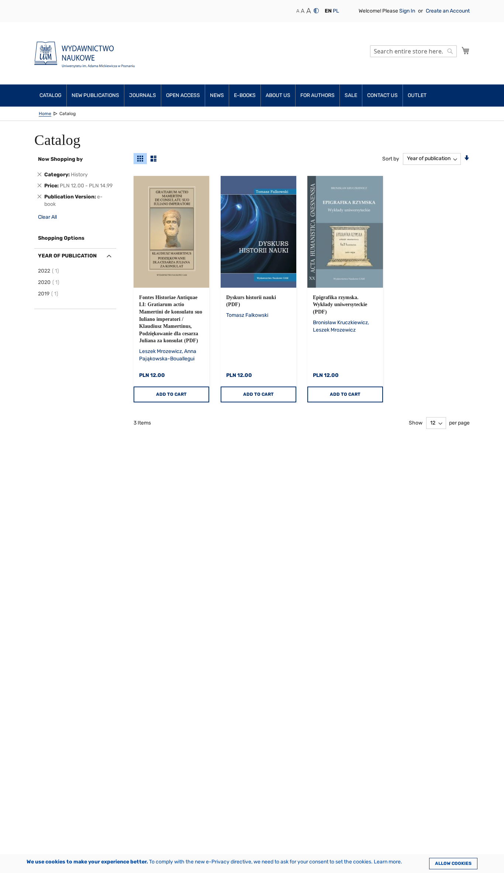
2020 (50, 282)
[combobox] (413, 51)
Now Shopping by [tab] (60, 159)
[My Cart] (466, 50)
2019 (49, 294)
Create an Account (448, 11)
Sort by (390, 158)
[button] (328, 11)
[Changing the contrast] (316, 10)
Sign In (407, 11)
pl (336, 11)
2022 (49, 271)
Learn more (387, 862)
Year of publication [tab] (67, 256)
